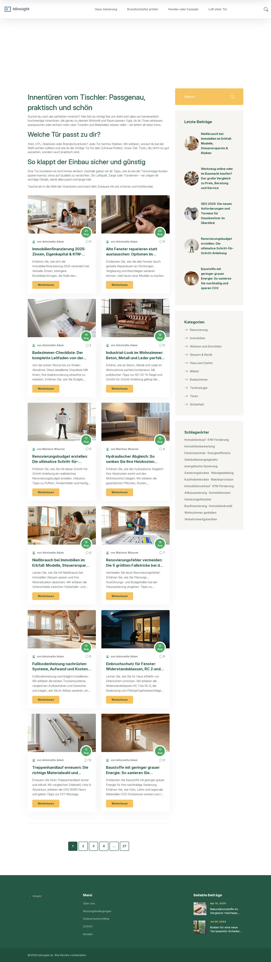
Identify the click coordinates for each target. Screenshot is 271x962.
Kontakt (88, 934)
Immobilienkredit (220, 505)
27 (124, 846)
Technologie (198, 388)
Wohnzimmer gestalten (200, 512)
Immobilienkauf (195, 439)
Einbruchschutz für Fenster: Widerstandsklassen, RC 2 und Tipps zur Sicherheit (133, 667)
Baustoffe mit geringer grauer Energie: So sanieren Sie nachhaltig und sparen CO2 (133, 770)
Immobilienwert (219, 492)
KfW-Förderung (223, 486)
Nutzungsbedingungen (97, 911)
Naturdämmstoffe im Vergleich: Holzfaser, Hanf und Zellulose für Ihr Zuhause (225, 911)
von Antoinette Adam (50, 241)
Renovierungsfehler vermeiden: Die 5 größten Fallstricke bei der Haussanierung (135, 563)
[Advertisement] (135, 46)
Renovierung (199, 330)
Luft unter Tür (218, 9)
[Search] (266, 9)
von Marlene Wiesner (50, 449)
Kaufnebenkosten (196, 479)
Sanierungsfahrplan (197, 499)
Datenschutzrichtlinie (96, 918)
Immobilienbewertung (199, 446)
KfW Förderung (218, 439)
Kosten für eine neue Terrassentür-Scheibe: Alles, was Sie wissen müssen (225, 929)
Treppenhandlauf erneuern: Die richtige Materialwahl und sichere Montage (60, 770)
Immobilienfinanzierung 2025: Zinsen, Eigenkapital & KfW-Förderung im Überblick (58, 252)
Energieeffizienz (219, 452)
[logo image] (30, 9)
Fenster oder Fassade (183, 9)
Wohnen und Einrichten (206, 346)
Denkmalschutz (195, 452)
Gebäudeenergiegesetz (201, 459)
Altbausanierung (195, 492)
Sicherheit (197, 404)
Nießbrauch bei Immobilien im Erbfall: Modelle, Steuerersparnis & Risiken (61, 563)
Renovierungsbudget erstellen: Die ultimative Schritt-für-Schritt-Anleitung (60, 459)
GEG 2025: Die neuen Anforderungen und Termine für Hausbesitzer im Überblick (216, 213)
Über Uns (89, 903)
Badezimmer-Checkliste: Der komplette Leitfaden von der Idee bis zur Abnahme (57, 355)
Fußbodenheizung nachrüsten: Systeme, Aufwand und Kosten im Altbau (60, 667)
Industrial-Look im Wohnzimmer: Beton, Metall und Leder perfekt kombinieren (134, 355)
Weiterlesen (46, 284)
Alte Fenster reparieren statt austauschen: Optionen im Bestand (131, 252)
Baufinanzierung (195, 505)
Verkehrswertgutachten (200, 519)
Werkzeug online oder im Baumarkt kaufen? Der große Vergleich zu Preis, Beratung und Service (217, 178)
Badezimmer (199, 379)
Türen (194, 396)
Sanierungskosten (196, 472)
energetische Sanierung (201, 466)
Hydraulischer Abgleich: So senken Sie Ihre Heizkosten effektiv (130, 459)
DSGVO (88, 926)
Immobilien (197, 338)
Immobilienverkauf (197, 486)
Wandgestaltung (222, 472)
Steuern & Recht (201, 354)
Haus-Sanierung (106, 9)
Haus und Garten (201, 363)
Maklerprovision (222, 479)
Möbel (194, 371)
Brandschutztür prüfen (142, 9)
